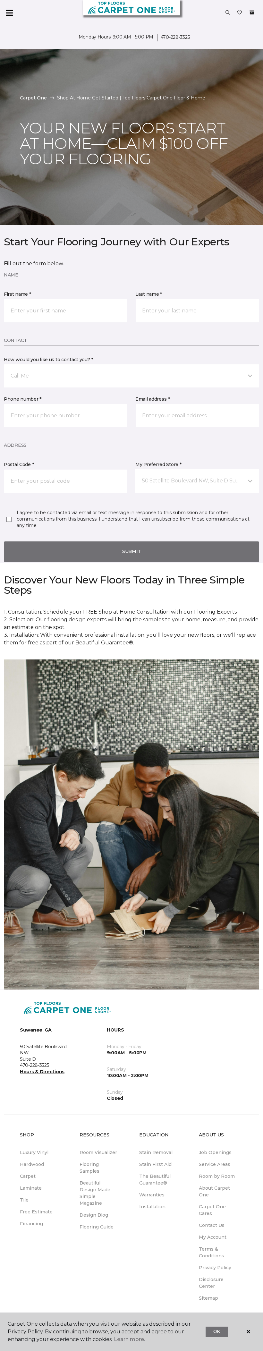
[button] (228, 13)
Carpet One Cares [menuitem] (212, 1210)
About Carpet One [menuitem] (214, 1191)
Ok (216, 1331)
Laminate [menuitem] (31, 1188)
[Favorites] (239, 13)
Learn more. (129, 1339)
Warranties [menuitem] (152, 1195)
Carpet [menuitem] (28, 1176)
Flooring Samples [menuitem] (89, 1167)
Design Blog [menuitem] (94, 1215)
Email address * (152, 399)
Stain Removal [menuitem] (156, 1152)
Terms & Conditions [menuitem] (211, 1252)
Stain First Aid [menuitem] (155, 1164)
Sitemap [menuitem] (208, 1298)
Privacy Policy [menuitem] (215, 1267)
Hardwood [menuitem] (32, 1164)
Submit (131, 551)
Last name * (148, 294)
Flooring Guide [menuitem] (97, 1227)
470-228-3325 (175, 37)
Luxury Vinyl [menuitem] (34, 1152)
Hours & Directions (42, 1072)
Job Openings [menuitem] (215, 1152)
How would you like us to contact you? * (48, 359)
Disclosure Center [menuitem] (211, 1283)
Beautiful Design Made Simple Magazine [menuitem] (95, 1193)
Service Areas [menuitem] (214, 1164)
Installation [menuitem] (152, 1207)
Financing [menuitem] (31, 1224)
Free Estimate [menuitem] (36, 1212)
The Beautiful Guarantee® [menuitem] (155, 1179)
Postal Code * (19, 464)
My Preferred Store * (158, 464)
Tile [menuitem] (24, 1200)
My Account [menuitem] (212, 1237)
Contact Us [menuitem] (212, 1225)
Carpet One (33, 98)
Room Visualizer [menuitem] (98, 1152)
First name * (17, 294)
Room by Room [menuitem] (217, 1176)
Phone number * (22, 399)
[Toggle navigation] (9, 13)
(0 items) (252, 12)
